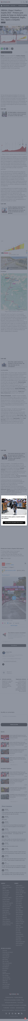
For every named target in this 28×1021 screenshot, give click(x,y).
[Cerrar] (25, 497)
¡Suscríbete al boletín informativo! (14, 522)
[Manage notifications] (25, 1018)
